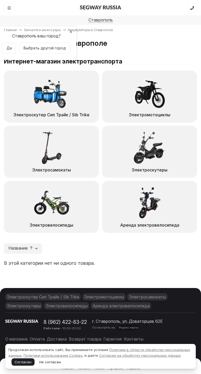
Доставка (57, 339)
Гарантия (112, 339)
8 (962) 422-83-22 (65, 322)
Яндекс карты (128, 327)
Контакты (133, 339)
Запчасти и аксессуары (42, 30)
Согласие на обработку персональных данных (140, 355)
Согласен (23, 362)
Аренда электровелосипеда (121, 305)
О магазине (16, 339)
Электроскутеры (24, 305)
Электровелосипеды (67, 305)
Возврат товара (85, 339)
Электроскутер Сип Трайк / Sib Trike (43, 297)
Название (18, 248)
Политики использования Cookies (53, 355)
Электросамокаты (147, 297)
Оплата (37, 339)
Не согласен (50, 362)
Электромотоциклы (104, 297)
